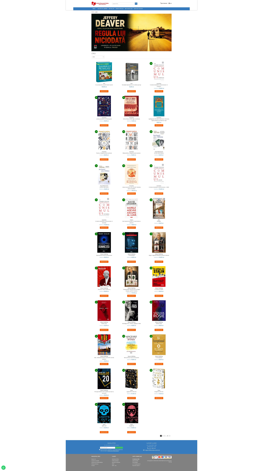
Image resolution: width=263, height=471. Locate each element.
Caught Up (131, 425)
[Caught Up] (131, 413)
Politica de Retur (115, 460)
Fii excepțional (159, 357)
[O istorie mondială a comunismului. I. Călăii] (159, 174)
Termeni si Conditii (95, 460)
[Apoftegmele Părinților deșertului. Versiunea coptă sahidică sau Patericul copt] (159, 106)
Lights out (104, 425)
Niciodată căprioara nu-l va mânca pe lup (131, 85)
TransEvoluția (131, 255)
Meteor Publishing (104, 254)
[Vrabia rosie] (104, 310)
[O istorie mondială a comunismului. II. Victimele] (104, 208)
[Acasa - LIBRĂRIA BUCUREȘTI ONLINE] (100, 4)
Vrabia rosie (104, 323)
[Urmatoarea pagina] (170, 436)
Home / (93, 12)
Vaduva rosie (159, 323)
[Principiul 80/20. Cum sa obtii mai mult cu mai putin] (104, 379)
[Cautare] (136, 4)
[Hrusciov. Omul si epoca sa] (104, 276)
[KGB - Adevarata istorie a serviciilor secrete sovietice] (104, 344)
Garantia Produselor (116, 462)
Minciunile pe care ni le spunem (131, 357)
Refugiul (159, 221)
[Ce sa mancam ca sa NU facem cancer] (104, 72)
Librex (131, 390)
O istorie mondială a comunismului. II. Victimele (104, 222)
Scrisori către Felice (104, 187)
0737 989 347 (152, 448)
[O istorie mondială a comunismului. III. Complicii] (159, 72)
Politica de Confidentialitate (113, 450)
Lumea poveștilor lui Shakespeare (104, 119)
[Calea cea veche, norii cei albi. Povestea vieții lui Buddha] (131, 174)
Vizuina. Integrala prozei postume (104, 153)
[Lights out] (104, 413)
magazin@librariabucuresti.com (152, 450)
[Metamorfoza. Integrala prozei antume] (131, 140)
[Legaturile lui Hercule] (131, 379)
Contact (93, 465)
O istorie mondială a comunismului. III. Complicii (159, 85)
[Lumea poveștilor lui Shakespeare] (104, 106)
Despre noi (93, 459)
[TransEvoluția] (131, 242)
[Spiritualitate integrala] (131, 32)
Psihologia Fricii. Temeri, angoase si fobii (131, 323)
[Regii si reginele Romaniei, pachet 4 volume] (159, 242)
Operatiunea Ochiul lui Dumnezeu (104, 255)
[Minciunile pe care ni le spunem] (131, 344)
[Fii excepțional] (159, 344)
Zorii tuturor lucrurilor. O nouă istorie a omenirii (131, 222)
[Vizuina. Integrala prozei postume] (104, 140)
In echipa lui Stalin (159, 289)
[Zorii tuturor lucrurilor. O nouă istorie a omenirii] (131, 208)
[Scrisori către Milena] (159, 140)
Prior (104, 83)
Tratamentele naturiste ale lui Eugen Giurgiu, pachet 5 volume (131, 290)
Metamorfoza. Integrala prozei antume (131, 153)
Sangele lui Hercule (158, 391)
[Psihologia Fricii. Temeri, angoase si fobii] (131, 310)
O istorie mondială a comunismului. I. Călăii (159, 187)
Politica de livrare (94, 464)
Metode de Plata (115, 459)
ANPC (113, 464)
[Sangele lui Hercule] (159, 379)
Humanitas (159, 83)
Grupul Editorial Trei (159, 151)
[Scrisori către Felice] (104, 174)
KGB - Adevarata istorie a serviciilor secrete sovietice (104, 358)
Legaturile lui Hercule (131, 391)
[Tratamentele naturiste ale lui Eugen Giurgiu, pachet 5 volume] (131, 276)
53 (167, 435)
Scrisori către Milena (159, 153)
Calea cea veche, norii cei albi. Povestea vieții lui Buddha (131, 187)
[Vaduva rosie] (159, 310)
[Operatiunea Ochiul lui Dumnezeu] (104, 242)
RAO (159, 220)
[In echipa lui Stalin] (159, 276)
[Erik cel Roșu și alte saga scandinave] (131, 106)
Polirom (131, 220)
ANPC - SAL (114, 465)
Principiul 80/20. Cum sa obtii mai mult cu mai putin (104, 392)
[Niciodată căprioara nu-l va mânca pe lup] (131, 72)
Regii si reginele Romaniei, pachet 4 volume (159, 255)
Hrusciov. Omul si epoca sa (104, 289)
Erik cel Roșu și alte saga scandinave (131, 119)
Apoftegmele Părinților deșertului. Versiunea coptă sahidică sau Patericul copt (159, 119)
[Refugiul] (159, 208)
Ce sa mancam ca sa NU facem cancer (104, 85)
